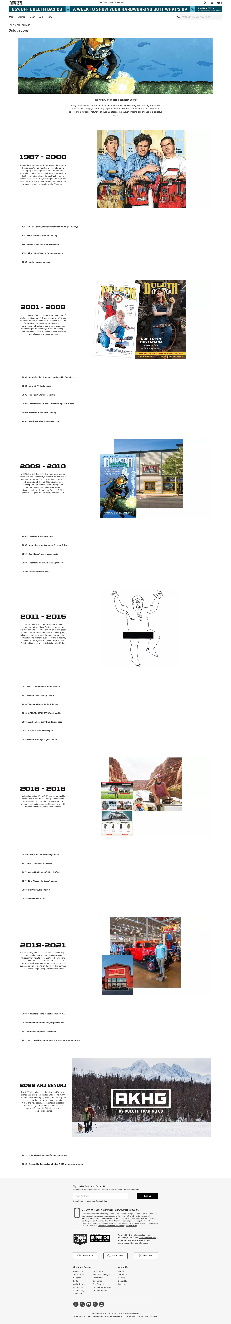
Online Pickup (79, 1284)
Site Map (153, 1316)
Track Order (78, 1274)
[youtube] (88, 1304)
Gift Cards (97, 1281)
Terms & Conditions (95, 1316)
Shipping (77, 1278)
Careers (121, 1278)
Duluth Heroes (124, 1281)
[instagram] (101, 1304)
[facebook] (76, 1304)
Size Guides (98, 1278)
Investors (122, 1284)
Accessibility (78, 1287)
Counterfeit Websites (102, 1287)
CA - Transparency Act (114, 1316)
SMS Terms (98, 1271)
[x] (82, 1304)
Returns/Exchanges (101, 1274)
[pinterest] (95, 1304)
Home (11, 25)
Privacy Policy (101, 1201)
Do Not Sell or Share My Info (137, 1316)
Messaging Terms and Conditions (111, 1226)
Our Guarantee (99, 1284)
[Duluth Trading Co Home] (16, 3)
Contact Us (78, 1271)
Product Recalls (100, 1290)
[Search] (178, 17)
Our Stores (123, 1274)
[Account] (213, 3)
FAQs (75, 1281)
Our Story (122, 1271)
